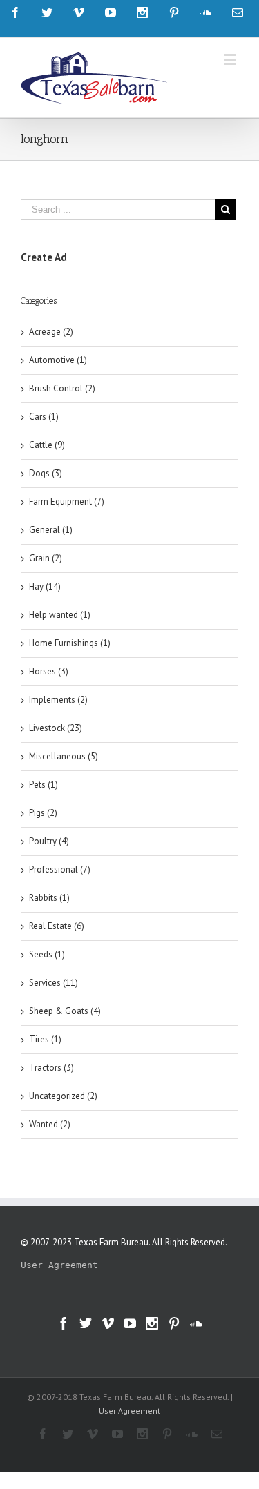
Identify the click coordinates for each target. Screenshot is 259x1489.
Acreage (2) (51, 332)
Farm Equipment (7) (66, 501)
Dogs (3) (45, 473)
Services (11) (53, 983)
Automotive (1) (58, 360)
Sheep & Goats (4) (65, 1011)
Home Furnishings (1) (70, 643)
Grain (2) (45, 558)
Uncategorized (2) (63, 1096)
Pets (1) (43, 784)
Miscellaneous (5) (63, 756)
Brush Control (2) (62, 388)
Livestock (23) (55, 728)
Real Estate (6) (56, 926)
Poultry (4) (49, 841)
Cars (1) (44, 416)
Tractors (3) (51, 1067)
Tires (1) (45, 1039)
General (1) (51, 530)
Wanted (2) (49, 1124)
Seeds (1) (47, 954)
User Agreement (59, 1265)
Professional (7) (59, 869)
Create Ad (44, 257)
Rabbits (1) (49, 898)
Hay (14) (45, 586)
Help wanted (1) (59, 615)
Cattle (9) (47, 445)
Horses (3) (48, 671)
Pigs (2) (43, 813)
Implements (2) (58, 699)
